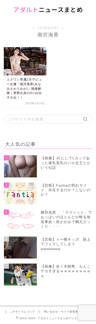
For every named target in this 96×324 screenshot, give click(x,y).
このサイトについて (22, 311)
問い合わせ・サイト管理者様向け (65, 311)
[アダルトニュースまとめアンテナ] (48, 15)
